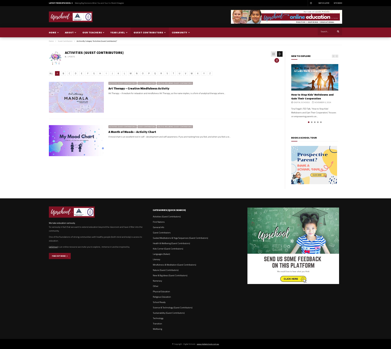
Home (51, 41)
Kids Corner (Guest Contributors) (168, 248)
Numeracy (157, 280)
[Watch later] (311, 3)
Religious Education (162, 296)
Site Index (338, 3)
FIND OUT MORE (59, 256)
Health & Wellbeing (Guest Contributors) (174, 83)
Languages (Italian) (161, 254)
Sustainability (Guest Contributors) (169, 312)
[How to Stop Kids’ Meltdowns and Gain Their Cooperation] (314, 77)
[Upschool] (71, 16)
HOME (52, 32)
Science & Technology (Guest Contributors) (172, 307)
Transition (157, 323)
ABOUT (69, 32)
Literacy (156, 259)
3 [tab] (315, 122)
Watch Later (323, 3)
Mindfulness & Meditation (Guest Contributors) (174, 264)
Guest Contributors (65, 41)
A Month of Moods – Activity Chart (132, 132)
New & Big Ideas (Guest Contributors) (170, 275)
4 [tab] (318, 122)
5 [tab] (321, 122)
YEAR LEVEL (117, 32)
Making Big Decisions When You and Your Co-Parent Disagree (99, 3)
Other (155, 286)
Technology (158, 318)
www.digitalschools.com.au (208, 344)
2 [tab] (311, 122)
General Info (158, 227)
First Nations (159, 221)
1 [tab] (308, 122)
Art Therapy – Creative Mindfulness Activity (138, 88)
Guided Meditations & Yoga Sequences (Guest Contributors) (180, 237)
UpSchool (53, 246)
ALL (51, 73)
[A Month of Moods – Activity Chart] (76, 140)
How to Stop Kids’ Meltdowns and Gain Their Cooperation (312, 96)
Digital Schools (302, 102)
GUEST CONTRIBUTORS (148, 32)
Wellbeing (157, 328)
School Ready (159, 302)
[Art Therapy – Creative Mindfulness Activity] (76, 97)
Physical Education (161, 291)
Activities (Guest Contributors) (122, 83)
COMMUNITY (179, 32)
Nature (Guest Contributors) (166, 270)
